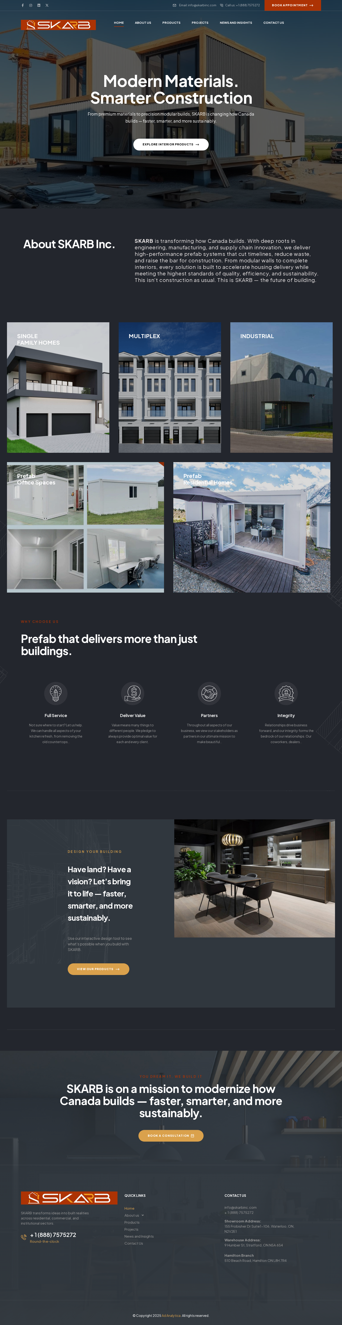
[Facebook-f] (22, 5)
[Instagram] (30, 5)
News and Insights (139, 1236)
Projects (131, 1229)
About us (131, 1215)
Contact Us (133, 1243)
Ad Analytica (171, 1315)
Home (129, 1208)
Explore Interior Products (168, 144)
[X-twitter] (47, 5)
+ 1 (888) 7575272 (53, 1234)
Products (132, 1222)
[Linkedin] (38, 5)
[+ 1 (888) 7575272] (24, 1237)
